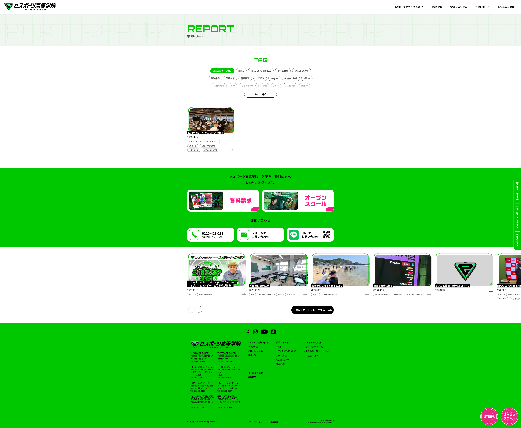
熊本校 (304, 85)
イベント (292, 294)
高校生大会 (397, 294)
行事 (314, 294)
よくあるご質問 (255, 372)
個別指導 (215, 78)
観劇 (265, 85)
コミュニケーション (222, 70)
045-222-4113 (199, 377)
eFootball (502, 298)
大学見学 (260, 78)
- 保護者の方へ (311, 355)
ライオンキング (248, 85)
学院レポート (282, 342)
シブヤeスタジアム (210, 150)
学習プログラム (255, 350)
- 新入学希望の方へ (313, 346)
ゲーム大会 (282, 70)
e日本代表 (290, 85)
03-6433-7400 (199, 361)
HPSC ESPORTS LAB (260, 70)
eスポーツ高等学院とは (259, 342)
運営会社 (274, 421)
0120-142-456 (226, 407)
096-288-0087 (226, 391)
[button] (191, 309)
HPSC (241, 70)
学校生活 (281, 294)
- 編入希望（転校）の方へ (316, 351)
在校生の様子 (290, 78)
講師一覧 (252, 354)
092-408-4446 (199, 391)
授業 (252, 294)
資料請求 (252, 377)
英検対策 (230, 78)
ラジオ (191, 294)
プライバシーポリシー (256, 421)
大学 (233, 85)
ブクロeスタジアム (328, 294)
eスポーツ (192, 146)
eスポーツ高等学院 (208, 146)
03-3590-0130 (226, 361)
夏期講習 (245, 78)
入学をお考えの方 (312, 342)
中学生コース (194, 150)
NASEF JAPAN (302, 70)
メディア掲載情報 (205, 294)
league (274, 78)
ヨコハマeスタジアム (414, 294)
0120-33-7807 (199, 407)
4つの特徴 (253, 346)
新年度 (307, 78)
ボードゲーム (194, 141)
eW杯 (276, 85)
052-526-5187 (226, 377)
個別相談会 (218, 85)
